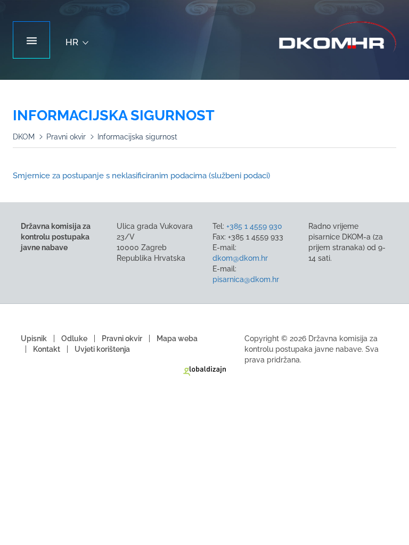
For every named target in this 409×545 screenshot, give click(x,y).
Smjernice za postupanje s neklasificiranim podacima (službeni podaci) (141, 175)
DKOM (24, 137)
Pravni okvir (66, 137)
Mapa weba (177, 338)
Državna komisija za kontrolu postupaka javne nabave (337, 37)
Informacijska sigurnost (137, 137)
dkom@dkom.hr (240, 258)
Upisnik (34, 338)
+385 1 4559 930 (254, 226)
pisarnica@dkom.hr (245, 279)
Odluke (74, 338)
